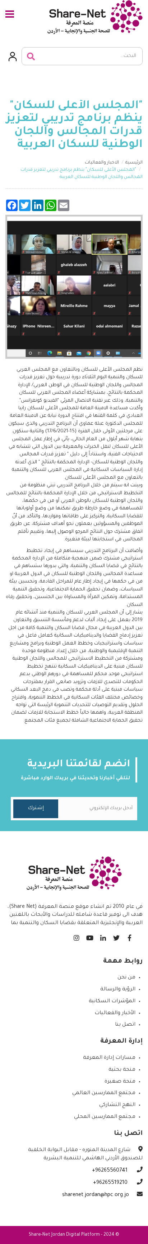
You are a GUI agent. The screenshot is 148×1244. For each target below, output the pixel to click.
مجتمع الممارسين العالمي (103, 1093)
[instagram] (76, 936)
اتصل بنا (125, 1025)
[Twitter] (116, 936)
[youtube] (90, 936)
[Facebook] (129, 936)
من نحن (126, 978)
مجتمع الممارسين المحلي (104, 1117)
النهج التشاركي (117, 1105)
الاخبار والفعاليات (102, 162)
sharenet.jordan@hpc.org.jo (95, 1195)
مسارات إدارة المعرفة (109, 1058)
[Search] (31, 57)
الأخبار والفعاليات (114, 1013)
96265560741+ (110, 1171)
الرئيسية (134, 162)
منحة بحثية (121, 1070)
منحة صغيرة (120, 1082)
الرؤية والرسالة (117, 990)
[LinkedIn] (103, 936)
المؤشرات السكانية (112, 1001)
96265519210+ (111, 1183)
